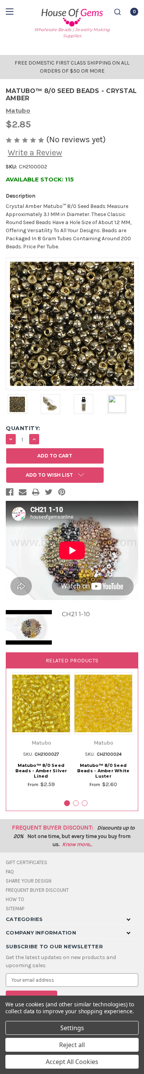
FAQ (10, 871)
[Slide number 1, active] (67, 803)
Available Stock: (40, 179)
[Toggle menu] (10, 11)
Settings (72, 1028)
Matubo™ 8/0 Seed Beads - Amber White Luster (103, 771)
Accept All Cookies (72, 1061)
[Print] (36, 493)
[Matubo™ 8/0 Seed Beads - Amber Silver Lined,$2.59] (41, 703)
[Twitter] (49, 493)
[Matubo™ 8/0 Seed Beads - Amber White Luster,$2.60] (103, 703)
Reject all (72, 1045)
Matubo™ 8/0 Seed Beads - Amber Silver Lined (41, 771)
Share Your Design (28, 881)
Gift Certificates (26, 862)
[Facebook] (9, 493)
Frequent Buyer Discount (37, 890)
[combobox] (117, 11)
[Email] (22, 493)
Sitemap (15, 908)
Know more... (77, 844)
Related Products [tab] (72, 660)
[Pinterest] (62, 493)
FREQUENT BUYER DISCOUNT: (52, 827)
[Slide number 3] (85, 803)
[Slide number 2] (76, 803)
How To (15, 899)
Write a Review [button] (35, 153)
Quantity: (23, 428)
